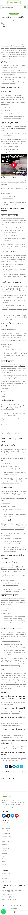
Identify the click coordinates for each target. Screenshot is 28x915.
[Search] (25, 7)
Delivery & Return (6, 881)
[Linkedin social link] (14, 766)
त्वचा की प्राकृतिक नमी (5, 408)
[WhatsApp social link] (17, 766)
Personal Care (5, 825)
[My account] (26, 2)
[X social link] (10, 766)
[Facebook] (4, 816)
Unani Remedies (6, 833)
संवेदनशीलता (3, 295)
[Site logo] (14, 2)
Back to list (14, 771)
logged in (10, 782)
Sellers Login (5, 866)
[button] (3, 911)
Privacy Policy (5, 878)
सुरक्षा (3, 266)
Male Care (4, 839)
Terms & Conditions (7, 876)
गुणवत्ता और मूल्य (20, 566)
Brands (4, 864)
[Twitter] (12, 816)
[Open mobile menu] (2, 2)
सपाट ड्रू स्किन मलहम (19, 491)
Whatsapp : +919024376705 (9, 899)
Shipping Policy (6, 873)
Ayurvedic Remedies (7, 830)
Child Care (4, 844)
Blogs (3, 861)
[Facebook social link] (6, 766)
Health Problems (6, 823)
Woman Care (5, 841)
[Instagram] (8, 816)
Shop (3, 856)
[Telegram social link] (21, 766)
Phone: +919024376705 (8, 894)
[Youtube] (17, 816)
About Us (4, 853)
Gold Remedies (6, 828)
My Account (5, 850)
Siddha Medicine (6, 836)
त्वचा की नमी (12, 128)
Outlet (3, 858)
